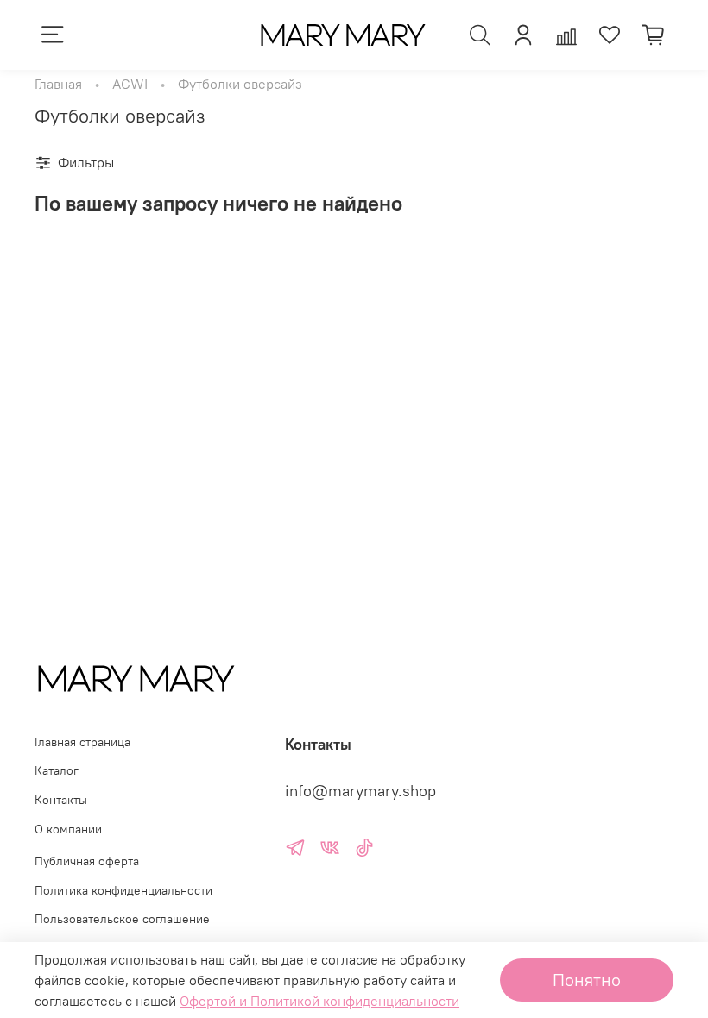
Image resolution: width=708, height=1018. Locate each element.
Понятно (587, 979)
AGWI (130, 83)
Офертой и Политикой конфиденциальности (319, 1000)
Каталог (57, 770)
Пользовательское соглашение (122, 919)
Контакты (61, 799)
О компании (68, 829)
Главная (58, 83)
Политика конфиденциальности (123, 890)
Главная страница (82, 742)
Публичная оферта (87, 861)
